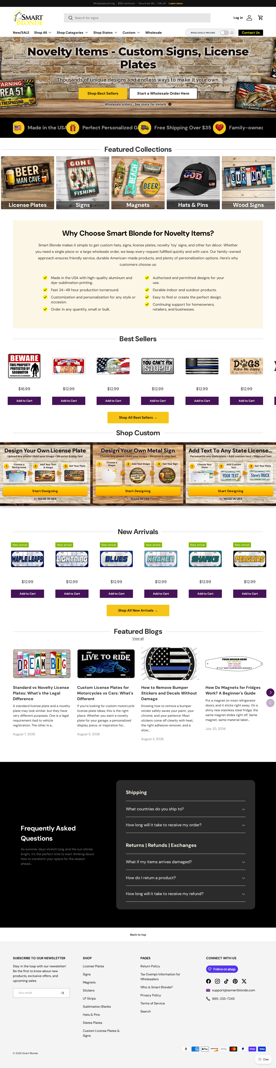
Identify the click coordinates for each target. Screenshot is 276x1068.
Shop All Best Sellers (138, 417)
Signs (87, 974)
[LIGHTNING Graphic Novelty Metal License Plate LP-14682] (29, 558)
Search (145, 1011)
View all (138, 638)
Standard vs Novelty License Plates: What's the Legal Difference (41, 693)
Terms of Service (152, 1003)
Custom (129, 32)
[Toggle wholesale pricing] (224, 32)
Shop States (103, 32)
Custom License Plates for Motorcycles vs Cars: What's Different (105, 693)
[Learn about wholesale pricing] (232, 32)
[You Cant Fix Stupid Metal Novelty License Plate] (114, 366)
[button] (260, 17)
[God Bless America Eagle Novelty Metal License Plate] (70, 366)
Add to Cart (26, 401)
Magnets (89, 982)
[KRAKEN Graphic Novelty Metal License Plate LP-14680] (118, 558)
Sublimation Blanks (97, 1006)
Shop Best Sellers (102, 93)
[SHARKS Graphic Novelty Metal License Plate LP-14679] (162, 558)
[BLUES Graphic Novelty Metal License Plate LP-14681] (73, 558)
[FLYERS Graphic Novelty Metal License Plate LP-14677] (251, 558)
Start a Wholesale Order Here (163, 93)
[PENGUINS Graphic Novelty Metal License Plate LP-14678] (206, 558)
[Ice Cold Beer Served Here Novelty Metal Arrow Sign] (248, 366)
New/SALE (21, 32)
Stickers (89, 990)
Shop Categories (70, 32)
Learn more (175, 3)
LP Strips (89, 998)
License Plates (93, 966)
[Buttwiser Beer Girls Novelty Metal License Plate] (25, 366)
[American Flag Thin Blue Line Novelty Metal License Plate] (159, 366)
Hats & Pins (91, 1015)
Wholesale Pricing (203, 32)
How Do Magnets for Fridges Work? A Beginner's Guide (233, 690)
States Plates (92, 1023)
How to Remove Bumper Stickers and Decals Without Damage (169, 693)
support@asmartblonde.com (233, 990)
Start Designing (45, 491)
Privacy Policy (150, 995)
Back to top (138, 934)
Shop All (40, 32)
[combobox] (137, 17)
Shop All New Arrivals (138, 610)
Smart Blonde (30, 1053)
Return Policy (150, 966)
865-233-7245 (223, 999)
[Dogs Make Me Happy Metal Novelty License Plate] (203, 366)
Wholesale (153, 32)
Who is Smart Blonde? (156, 987)
